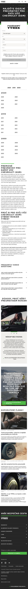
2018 (16, 118)
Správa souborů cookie (5, 581)
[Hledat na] (22, 1)
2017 (2, 121)
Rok (3, 36)
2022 (2, 104)
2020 (9, 87)
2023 (16, 100)
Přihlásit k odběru (14, 553)
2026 (2, 96)
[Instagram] (5, 563)
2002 (16, 153)
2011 (2, 132)
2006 (16, 146)
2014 (16, 125)
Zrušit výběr (14, 63)
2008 (16, 142)
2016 (16, 121)
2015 (2, 125)
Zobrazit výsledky (15, 59)
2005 (2, 149)
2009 (2, 142)
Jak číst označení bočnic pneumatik (13, 464)
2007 (2, 146)
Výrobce (3, 30)
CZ (19, 1)
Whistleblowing (4, 575)
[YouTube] (9, 563)
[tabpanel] (14, 48)
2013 (2, 128)
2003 (2, 153)
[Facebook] (2, 563)
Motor (3, 47)
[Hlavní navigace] (25, 1)
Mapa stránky (3, 578)
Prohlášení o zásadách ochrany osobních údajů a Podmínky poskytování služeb (13, 572)
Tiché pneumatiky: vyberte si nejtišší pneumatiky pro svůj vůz (13, 433)
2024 (2, 100)
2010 (13, 87)
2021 (16, 104)
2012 (16, 128)
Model (3, 42)
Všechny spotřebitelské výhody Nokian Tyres (15, 358)
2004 (16, 149)
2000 (19, 87)
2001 (2, 157)
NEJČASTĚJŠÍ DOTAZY (6, 540)
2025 (16, 96)
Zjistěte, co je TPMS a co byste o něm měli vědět (13, 494)
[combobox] (14, 33)
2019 (2, 118)
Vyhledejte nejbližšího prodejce (13, 403)
